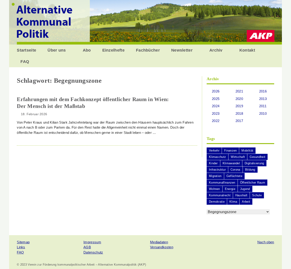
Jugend (245, 189)
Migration (215, 176)
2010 (263, 113)
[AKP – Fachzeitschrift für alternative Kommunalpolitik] (145, 22)
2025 (215, 99)
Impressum (92, 242)
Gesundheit (257, 157)
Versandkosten (161, 247)
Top (280, 258)
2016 (263, 91)
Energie (230, 189)
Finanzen (230, 150)
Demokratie (217, 201)
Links (21, 247)
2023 (215, 113)
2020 (239, 99)
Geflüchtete (234, 176)
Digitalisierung (254, 163)
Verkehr (214, 150)
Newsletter (182, 50)
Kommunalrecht (220, 195)
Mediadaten (159, 242)
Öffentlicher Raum (252, 182)
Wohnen (214, 189)
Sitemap (23, 242)
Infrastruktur (217, 169)
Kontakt (247, 50)
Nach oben (265, 242)
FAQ (24, 61)
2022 (215, 121)
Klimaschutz (217, 157)
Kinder (213, 163)
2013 (263, 99)
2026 (215, 91)
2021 (239, 91)
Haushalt (241, 195)
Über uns (57, 50)
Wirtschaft (238, 157)
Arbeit (246, 201)
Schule (257, 195)
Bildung (250, 169)
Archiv (216, 50)
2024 (215, 106)
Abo (87, 50)
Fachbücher (148, 50)
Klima (233, 201)
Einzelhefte (113, 50)
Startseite (26, 50)
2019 (239, 106)
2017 (239, 121)
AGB (87, 247)
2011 (262, 106)
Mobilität (247, 150)
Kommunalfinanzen (222, 182)
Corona (235, 169)
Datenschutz (93, 252)
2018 (239, 113)
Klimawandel (231, 163)
